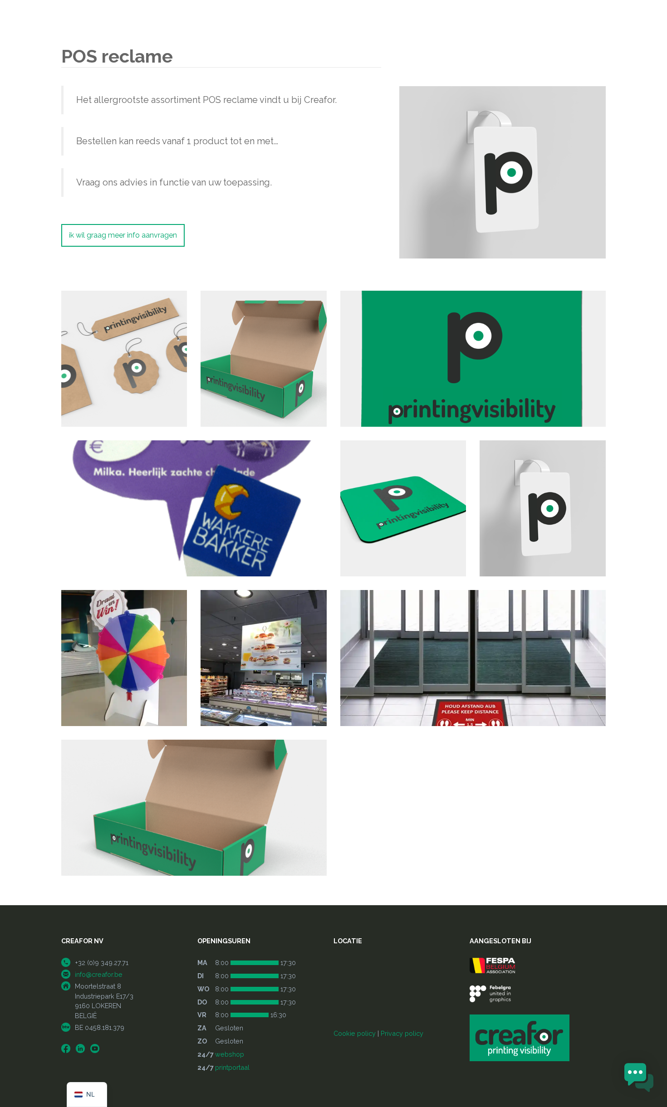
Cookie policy (355, 1033)
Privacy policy (402, 1033)
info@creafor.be (99, 974)
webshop (229, 1054)
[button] (638, 1078)
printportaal (232, 1067)
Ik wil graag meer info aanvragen (123, 235)
